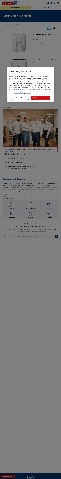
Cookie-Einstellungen (20, 98)
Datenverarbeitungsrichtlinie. (22, 93)
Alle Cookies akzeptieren (40, 98)
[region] (30, 84)
